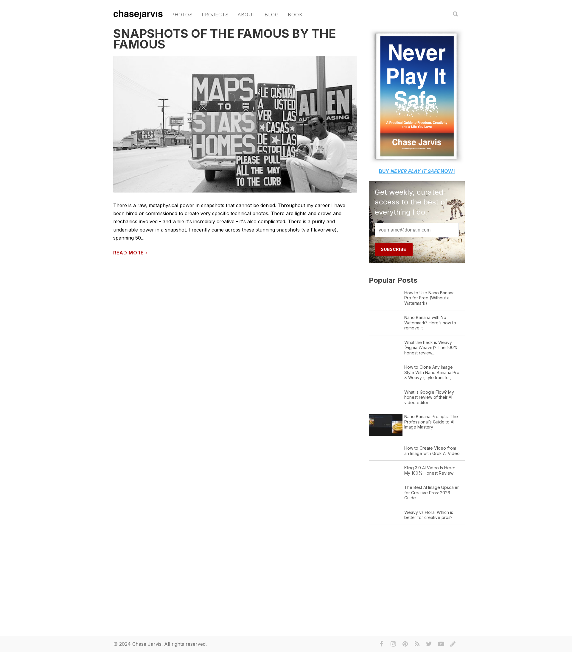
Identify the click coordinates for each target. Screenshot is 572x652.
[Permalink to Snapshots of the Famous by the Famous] (235, 136)
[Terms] (453, 644)
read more (130, 252)
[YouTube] (441, 644)
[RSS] (417, 644)
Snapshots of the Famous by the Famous (224, 38)
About (247, 15)
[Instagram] (393, 644)
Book (295, 15)
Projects (215, 15)
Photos (182, 15)
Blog (272, 15)
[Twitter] (429, 644)
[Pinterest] (405, 644)
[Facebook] (381, 644)
